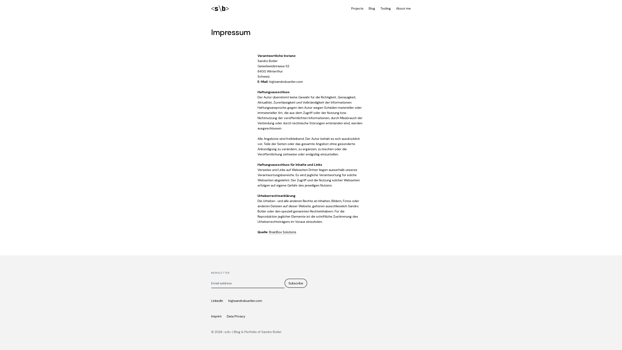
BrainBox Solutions (282, 232)
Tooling (385, 8)
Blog (372, 8)
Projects (357, 8)
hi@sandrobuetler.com (245, 301)
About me (403, 8)
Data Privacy (236, 316)
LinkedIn (217, 301)
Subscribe (295, 283)
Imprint (216, 316)
